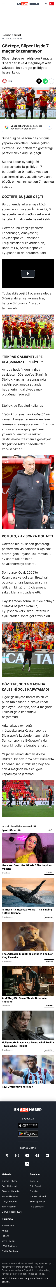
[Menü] (3, 3)
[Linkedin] (27, 1163)
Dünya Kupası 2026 (12, 1211)
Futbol (17, 35)
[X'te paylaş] (39, 81)
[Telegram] (47, 1155)
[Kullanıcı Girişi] (46, 4)
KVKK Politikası (9, 1246)
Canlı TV (34, 1181)
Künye (5, 1230)
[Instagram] (17, 1155)
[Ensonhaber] (28, 3)
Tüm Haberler (9, 1206)
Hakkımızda (8, 1225)
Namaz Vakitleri (38, 1196)
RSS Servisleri (37, 1206)
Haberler (6, 35)
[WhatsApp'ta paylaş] (45, 81)
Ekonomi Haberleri (11, 1191)
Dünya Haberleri (10, 1201)
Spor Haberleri (9, 1186)
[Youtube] (27, 1155)
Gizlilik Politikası (10, 1251)
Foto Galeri (35, 1186)
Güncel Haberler (10, 1181)
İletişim (5, 1235)
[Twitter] (6, 1155)
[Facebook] (37, 1155)
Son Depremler (37, 1201)
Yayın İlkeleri (8, 1241)
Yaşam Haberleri (10, 1196)
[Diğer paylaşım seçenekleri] (51, 81)
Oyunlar (34, 1191)
